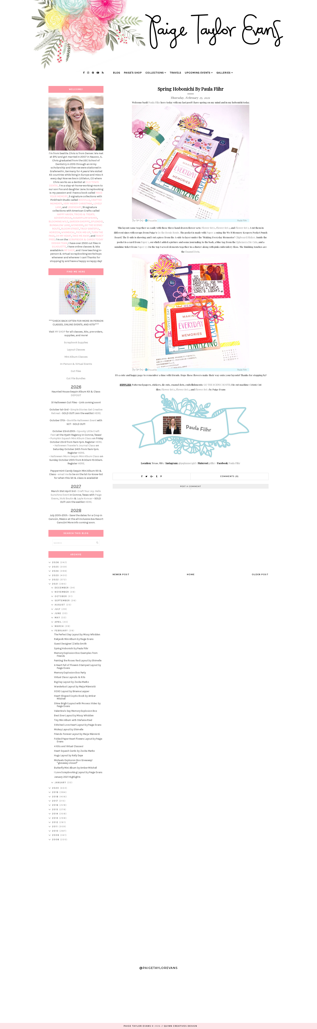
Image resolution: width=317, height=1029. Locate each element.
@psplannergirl (187, 463)
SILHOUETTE (59, 246)
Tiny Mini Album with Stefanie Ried (73, 720)
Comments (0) (229, 476)
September (63, 600)
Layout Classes (76, 349)
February (62, 630)
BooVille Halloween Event (81, 420)
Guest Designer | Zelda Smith (70, 643)
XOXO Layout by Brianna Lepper (71, 691)
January (61, 782)
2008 (56, 839)
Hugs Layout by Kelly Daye (68, 755)
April (59, 622)
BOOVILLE (84, 199)
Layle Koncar (84, 498)
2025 (56, 566)
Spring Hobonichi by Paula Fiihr (71, 648)
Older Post (260, 574)
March (60, 626)
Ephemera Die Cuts (246, 242)
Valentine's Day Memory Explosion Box (75, 711)
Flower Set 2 (223, 227)
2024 (56, 571)
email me (63, 474)
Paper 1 (145, 242)
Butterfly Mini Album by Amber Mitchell (75, 767)
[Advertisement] (75, 902)
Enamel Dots (192, 251)
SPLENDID (97, 221)
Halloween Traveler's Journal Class (74, 445)
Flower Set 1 (208, 227)
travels (175, 72)
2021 (55, 584)
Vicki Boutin (67, 498)
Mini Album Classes (76, 356)
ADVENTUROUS (63, 217)
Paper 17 (142, 246)
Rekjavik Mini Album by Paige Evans (74, 639)
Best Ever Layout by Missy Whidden (74, 715)
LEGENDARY (74, 207)
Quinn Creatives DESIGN (180, 1026)
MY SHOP (69, 250)
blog (116, 72)
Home (191, 574)
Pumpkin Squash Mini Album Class (71, 438)
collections (154, 72)
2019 (55, 792)
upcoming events (197, 72)
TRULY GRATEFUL (89, 228)
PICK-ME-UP (83, 232)
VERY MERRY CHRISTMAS (77, 203)
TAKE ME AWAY (81, 235)
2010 (55, 831)
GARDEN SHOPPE (80, 221)
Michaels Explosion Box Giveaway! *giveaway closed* (73, 762)
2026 (56, 562)
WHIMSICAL (68, 232)
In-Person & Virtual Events (76, 363)
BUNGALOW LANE (60, 225)
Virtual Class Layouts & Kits (69, 677)
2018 (55, 796)
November (62, 592)
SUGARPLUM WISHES (85, 217)
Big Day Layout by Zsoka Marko (71, 682)
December (62, 587)
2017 (55, 801)
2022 (56, 579)
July (58, 609)
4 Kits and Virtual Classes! (68, 746)
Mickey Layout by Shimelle (68, 729)
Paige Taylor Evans (137, 1026)
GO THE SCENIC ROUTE (217, 384)
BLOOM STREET (70, 228)
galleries (223, 72)
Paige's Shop (133, 72)
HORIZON (54, 232)
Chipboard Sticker (245, 237)
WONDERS (77, 225)
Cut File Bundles (75, 378)
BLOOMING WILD (58, 221)
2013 (55, 818)
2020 (56, 788)
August (60, 604)
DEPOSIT (76, 395)
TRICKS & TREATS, (84, 214)
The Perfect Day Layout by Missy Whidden (77, 634)
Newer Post (121, 574)
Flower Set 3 (242, 227)
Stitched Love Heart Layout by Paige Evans (77, 724)
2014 (55, 813)
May (58, 617)
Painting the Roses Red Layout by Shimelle (77, 660)
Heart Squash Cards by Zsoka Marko (74, 750)
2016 (55, 805)
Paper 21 (211, 232)
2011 (55, 826)
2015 (55, 809)
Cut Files (76, 371)
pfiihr (212, 463)
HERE (97, 413)
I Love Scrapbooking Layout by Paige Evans (78, 772)
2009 (56, 835)
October (61, 596)
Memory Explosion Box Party (70, 672)
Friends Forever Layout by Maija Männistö (77, 734)
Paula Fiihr (154, 102)
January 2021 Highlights (67, 777)
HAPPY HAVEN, (65, 214)
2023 (56, 575)
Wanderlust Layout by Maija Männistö (75, 686)
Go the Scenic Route (168, 232)
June (58, 613)
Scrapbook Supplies (76, 342)
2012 (55, 822)
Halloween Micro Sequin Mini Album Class (74, 456)
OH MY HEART (63, 235)
